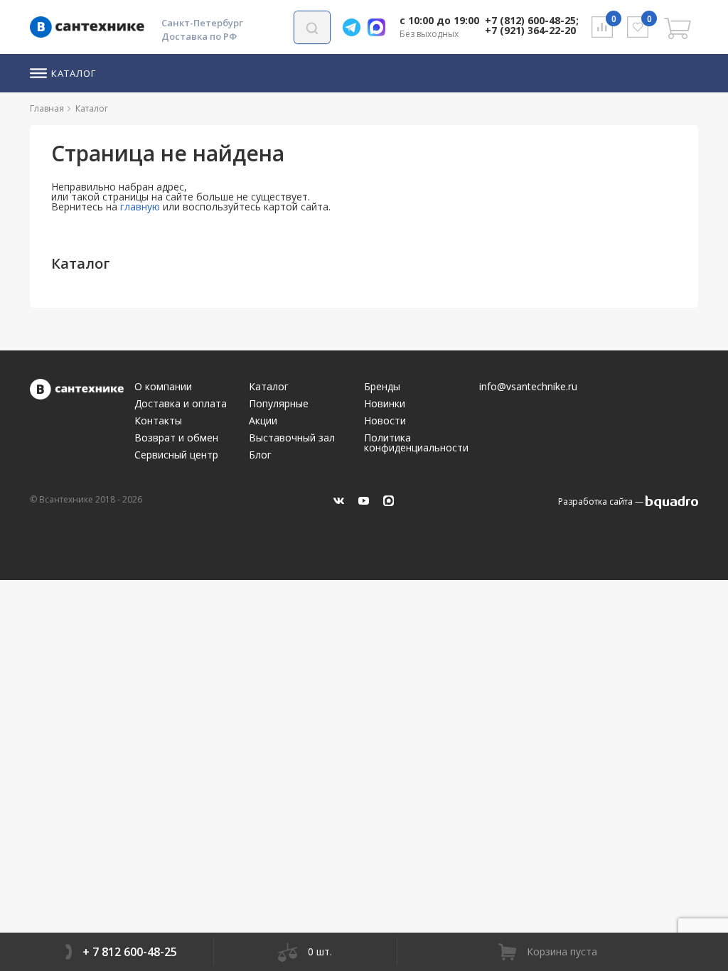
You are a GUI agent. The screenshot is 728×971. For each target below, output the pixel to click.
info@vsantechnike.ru (528, 387)
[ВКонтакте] (338, 500)
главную (140, 206)
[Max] (380, 27)
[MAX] (388, 500)
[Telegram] (355, 27)
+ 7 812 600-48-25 (129, 951)
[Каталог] (113, 108)
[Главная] (69, 108)
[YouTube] (363, 500)
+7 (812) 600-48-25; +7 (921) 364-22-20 (532, 25)
